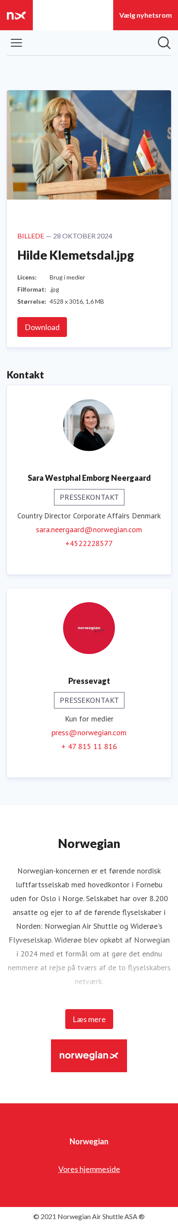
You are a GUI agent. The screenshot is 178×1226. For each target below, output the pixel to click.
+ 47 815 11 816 (89, 746)
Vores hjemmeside (89, 1169)
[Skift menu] (16, 42)
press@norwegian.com (89, 732)
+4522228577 (89, 543)
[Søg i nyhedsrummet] (164, 43)
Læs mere (89, 1019)
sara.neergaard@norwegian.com (89, 529)
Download (42, 327)
